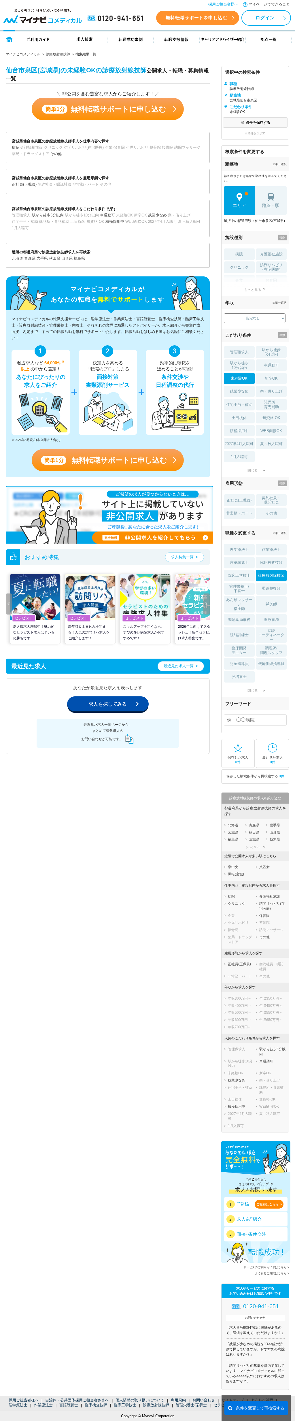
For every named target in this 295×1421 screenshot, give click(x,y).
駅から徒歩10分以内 (239, 365)
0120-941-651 (116, 18)
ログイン (265, 17)
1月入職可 (239, 457)
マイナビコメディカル (23, 54)
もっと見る (252, 289)
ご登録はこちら (267, 1204)
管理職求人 (239, 352)
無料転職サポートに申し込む (106, 109)
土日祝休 (239, 418)
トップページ (9, 39)
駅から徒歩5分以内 (271, 352)
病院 (239, 254)
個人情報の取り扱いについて (140, 1400)
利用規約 (178, 1400)
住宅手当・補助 (239, 404)
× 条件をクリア (255, 133)
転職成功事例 (130, 39)
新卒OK (271, 378)
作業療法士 (43, 1405)
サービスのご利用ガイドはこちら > (266, 1267)
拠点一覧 (269, 39)
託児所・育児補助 (271, 404)
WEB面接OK (271, 431)
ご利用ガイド (38, 39)
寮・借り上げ (271, 391)
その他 (271, 513)
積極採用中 (239, 431)
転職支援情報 (177, 39)
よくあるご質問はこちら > (272, 1273)
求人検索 (84, 39)
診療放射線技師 (58, 54)
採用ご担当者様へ (223, 4)
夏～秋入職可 (271, 444)
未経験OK (239, 378)
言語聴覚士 (68, 1405)
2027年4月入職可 (239, 444)
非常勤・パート (239, 513)
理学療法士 (18, 1405)
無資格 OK (271, 418)
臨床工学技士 (125, 1405)
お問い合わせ (203, 1400)
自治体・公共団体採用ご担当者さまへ (77, 1400)
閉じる (252, 470)
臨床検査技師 (96, 1405)
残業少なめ (239, 391)
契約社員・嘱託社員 (271, 500)
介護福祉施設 (271, 254)
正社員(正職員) (239, 500)
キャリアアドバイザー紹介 (223, 39)
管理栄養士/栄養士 (191, 1405)
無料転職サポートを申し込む (196, 17)
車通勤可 (271, 365)
